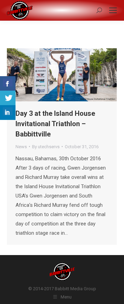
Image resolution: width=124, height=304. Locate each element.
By (46, 146)
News (21, 146)
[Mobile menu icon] (113, 10)
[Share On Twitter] (8, 98)
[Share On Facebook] (8, 83)
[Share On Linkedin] (8, 112)
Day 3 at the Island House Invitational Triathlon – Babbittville (55, 123)
